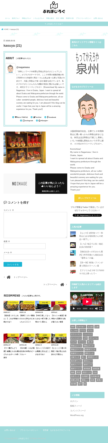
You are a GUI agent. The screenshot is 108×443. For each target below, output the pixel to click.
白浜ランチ (75, 376)
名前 (7, 241)
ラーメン (81, 342)
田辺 (78, 372)
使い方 (90, 342)
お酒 (97, 327)
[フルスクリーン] (100, 308)
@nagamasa (23, 67)
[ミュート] (96, 308)
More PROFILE (22, 117)
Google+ (45, 120)
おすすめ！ (81, 327)
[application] (87, 301)
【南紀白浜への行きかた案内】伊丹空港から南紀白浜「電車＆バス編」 (91, 254)
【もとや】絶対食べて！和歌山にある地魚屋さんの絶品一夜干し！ (91, 236)
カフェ (90, 331)
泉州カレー (88, 361)
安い (83, 357)
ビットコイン (76, 338)
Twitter (38, 117)
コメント (9, 210)
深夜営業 (96, 369)
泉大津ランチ (76, 361)
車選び (99, 380)
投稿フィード (76, 406)
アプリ (82, 331)
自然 (92, 380)
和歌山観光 (50, 18)
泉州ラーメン (76, 369)
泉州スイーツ (76, 365)
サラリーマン (76, 334)
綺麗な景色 (75, 380)
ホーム (7, 18)
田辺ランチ (87, 372)
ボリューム (93, 338)
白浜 (95, 372)
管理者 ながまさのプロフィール (56, 430)
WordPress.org (77, 415)
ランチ (73, 342)
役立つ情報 (60, 18)
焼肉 (72, 372)
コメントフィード (78, 410)
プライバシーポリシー (83, 18)
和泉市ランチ (90, 350)
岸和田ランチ (93, 357)
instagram (29, 120)
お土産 (90, 327)
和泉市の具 (70, 18)
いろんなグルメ (38, 18)
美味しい (85, 380)
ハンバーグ (88, 334)
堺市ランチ (89, 353)
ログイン (74, 401)
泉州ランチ (88, 365)
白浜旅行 (85, 376)
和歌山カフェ (76, 346)
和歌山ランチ (89, 346)
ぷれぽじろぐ (23, 438)
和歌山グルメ (26, 18)
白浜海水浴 (95, 376)
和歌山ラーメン (77, 350)
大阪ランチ (75, 357)
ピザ (85, 338)
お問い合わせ (98, 18)
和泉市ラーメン (77, 353)
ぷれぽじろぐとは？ (55, 24)
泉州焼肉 (87, 369)
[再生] (73, 308)
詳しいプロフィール (87, 198)
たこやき (74, 331)
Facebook (52, 117)
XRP (73, 327)
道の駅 (73, 384)
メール (8, 252)
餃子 (80, 384)
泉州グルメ (16, 18)
